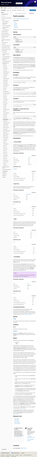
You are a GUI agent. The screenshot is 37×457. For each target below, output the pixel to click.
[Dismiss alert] (35, 2)
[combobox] (6, 14)
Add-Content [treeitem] (5, 67)
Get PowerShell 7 (32, 10)
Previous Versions (8, 455)
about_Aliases (23, 408)
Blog (13, 455)
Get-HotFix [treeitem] (4, 88)
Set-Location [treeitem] (5, 145)
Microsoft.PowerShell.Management (21, 13)
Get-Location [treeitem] (5, 94)
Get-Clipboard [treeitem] (5, 83)
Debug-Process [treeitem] (5, 80)
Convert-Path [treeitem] (5, 75)
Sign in (35, 7)
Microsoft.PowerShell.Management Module (22, 18)
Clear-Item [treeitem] (4, 70)
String (29, 157)
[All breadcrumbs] (14, 13)
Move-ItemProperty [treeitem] (6, 109)
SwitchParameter (28, 194)
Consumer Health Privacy (27, 455)
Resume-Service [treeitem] (5, 137)
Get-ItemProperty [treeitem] (5, 91)
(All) (14, 204)
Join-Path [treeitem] (4, 106)
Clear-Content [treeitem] (5, 68)
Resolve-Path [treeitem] (5, 132)
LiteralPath (15, 168)
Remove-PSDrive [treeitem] (5, 124)
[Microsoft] (1, 7)
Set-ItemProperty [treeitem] (5, 143)
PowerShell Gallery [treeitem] (4, 42)
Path (14, 241)
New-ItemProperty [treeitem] (6, 112)
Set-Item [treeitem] (4, 142)
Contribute (17, 455)
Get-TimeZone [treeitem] (5, 103)
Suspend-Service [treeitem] (5, 160)
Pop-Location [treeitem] (5, 117)
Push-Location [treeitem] (5, 119)
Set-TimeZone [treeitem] (5, 148)
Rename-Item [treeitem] (5, 129)
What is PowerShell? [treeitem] (6, 21)
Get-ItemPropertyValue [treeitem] (6, 93)
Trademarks (7, 456)
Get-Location (17, 418)
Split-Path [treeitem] (4, 150)
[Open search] (32, 8)
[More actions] (35, 13)
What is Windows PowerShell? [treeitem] (5, 23)
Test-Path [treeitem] (4, 163)
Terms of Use (3, 456)
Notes (32, 70)
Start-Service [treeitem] (5, 153)
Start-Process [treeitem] (5, 152)
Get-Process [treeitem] (5, 96)
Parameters (15, 25)
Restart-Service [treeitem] (5, 135)
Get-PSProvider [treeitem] (5, 99)
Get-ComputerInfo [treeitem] (6, 85)
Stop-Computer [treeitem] (5, 155)
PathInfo (15, 331)
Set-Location (17, 421)
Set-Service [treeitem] (5, 147)
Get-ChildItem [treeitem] (5, 81)
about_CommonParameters (27, 314)
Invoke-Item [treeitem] (5, 104)
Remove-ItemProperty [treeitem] (6, 122)
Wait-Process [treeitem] (5, 165)
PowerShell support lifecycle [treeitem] (6, 49)
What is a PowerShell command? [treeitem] (6, 28)
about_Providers (16, 413)
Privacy (21, 455)
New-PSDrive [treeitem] (5, 114)
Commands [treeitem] (5, 65)
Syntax (15, 22)
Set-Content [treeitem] (5, 140)
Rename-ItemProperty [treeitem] (6, 130)
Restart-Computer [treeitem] (6, 134)
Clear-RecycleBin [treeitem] (5, 73)
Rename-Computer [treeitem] (6, 127)
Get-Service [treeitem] (5, 101)
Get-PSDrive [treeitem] (5, 98)
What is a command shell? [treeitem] (6, 25)
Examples (15, 24)
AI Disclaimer (3, 455)
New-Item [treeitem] (4, 111)
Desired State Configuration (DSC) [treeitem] (6, 40)
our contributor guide (18, 436)
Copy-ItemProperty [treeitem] (6, 78)
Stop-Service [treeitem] (5, 158)
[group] (24, 94)
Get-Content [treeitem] (5, 86)
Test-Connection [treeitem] (5, 161)
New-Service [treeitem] (5, 116)
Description (15, 23)
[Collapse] (11, 12)
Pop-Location (17, 419)
